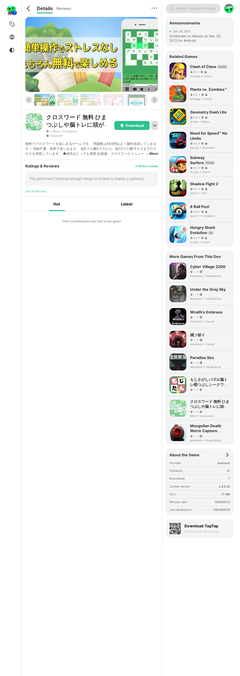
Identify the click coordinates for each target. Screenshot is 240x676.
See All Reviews (35, 191)
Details (45, 8)
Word (56, 131)
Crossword (69, 131)
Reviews (63, 8)
